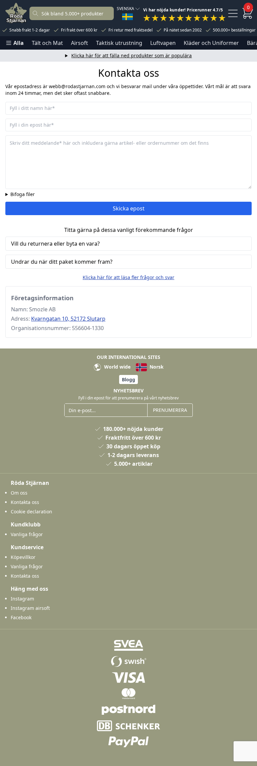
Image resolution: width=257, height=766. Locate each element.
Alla (18, 43)
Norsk (156, 367)
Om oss (19, 493)
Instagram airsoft (30, 608)
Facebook (21, 617)
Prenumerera (170, 410)
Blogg (128, 379)
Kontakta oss (25, 502)
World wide (117, 367)
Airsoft (79, 43)
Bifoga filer (22, 194)
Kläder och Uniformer (211, 43)
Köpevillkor (23, 557)
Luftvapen (163, 43)
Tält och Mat (47, 43)
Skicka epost (129, 208)
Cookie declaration (31, 511)
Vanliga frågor (27, 534)
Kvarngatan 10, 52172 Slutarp (68, 318)
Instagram (22, 598)
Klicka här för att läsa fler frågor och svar (128, 277)
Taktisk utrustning (119, 43)
